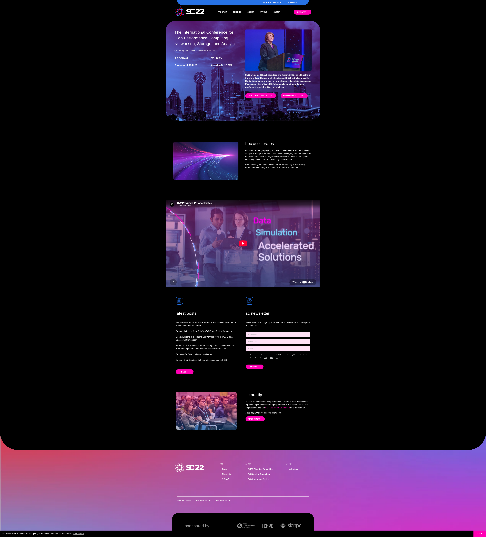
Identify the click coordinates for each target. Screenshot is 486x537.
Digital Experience (272, 3)
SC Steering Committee (259, 474)
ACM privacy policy (203, 500)
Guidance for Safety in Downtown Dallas (194, 354)
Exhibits (237, 12)
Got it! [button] (479, 534)
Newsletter (227, 474)
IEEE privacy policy (223, 500)
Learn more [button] (78, 534)
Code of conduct (184, 500)
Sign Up (253, 367)
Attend (263, 12)
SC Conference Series (258, 479)
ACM (265, 358)
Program (222, 12)
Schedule (292, 3)
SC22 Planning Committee (260, 469)
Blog (183, 372)
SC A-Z (225, 479)
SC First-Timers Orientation (277, 408)
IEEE (271, 358)
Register (301, 12)
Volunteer (293, 469)
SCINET (250, 12)
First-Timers (254, 419)
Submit (277, 12)
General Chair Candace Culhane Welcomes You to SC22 (201, 360)
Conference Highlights (260, 96)
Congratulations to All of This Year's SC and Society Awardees (204, 331)
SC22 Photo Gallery (293, 96)
